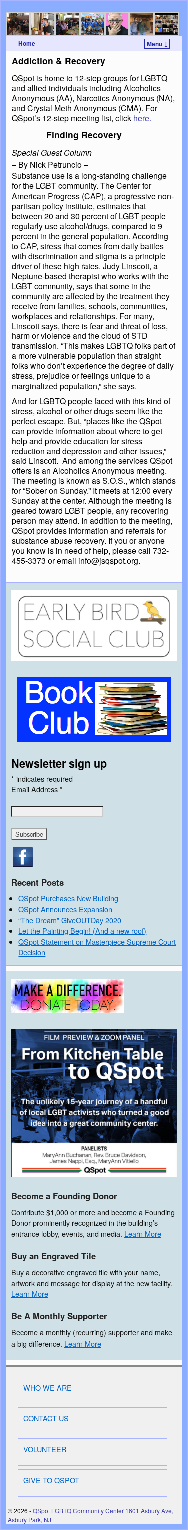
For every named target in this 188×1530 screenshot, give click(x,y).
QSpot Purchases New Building (68, 898)
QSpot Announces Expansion (65, 909)
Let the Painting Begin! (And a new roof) (82, 930)
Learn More (142, 1233)
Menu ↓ (157, 43)
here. (142, 118)
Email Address (37, 789)
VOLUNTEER (44, 1449)
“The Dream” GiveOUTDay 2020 (69, 920)
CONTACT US (46, 1418)
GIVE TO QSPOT (51, 1480)
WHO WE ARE (47, 1387)
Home (26, 43)
